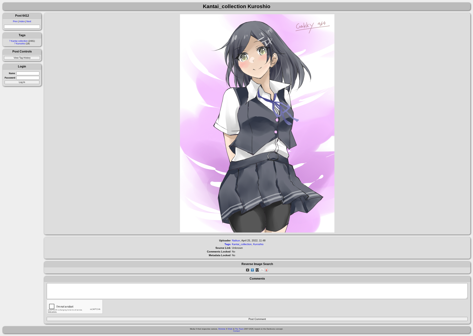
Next (28, 21)
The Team (239, 329)
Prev (15, 21)
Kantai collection (19, 41)
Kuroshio (20, 43)
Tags (227, 244)
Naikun (236, 240)
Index (22, 21)
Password (10, 78)
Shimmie (221, 329)
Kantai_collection (242, 244)
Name (12, 73)
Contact (236, 331)
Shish (230, 329)
